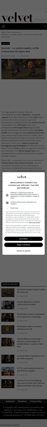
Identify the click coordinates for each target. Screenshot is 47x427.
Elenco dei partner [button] (34, 222)
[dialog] (23, 213)
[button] (23, 208)
